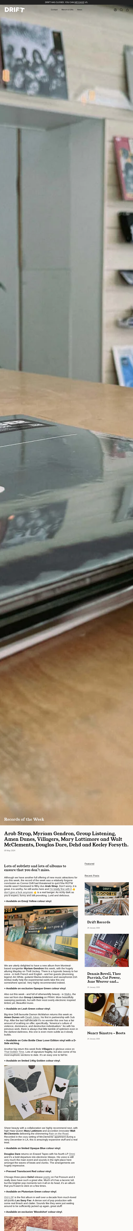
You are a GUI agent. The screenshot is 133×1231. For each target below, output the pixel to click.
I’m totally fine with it (61, 889)
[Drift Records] (107, 898)
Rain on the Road (58, 1133)
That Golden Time (14, 1051)
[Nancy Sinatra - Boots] (107, 1009)
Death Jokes (32, 1017)
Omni (72, 1154)
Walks (67, 994)
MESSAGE (79, 2)
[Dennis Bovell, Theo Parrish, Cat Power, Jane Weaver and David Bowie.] (107, 950)
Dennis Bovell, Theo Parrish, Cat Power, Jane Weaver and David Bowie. (104, 977)
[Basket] (127, 10)
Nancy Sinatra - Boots (106, 1033)
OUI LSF (9, 1197)
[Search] (121, 10)
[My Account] (115, 10)
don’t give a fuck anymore (18, 892)
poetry (46, 1177)
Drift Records (98, 922)
